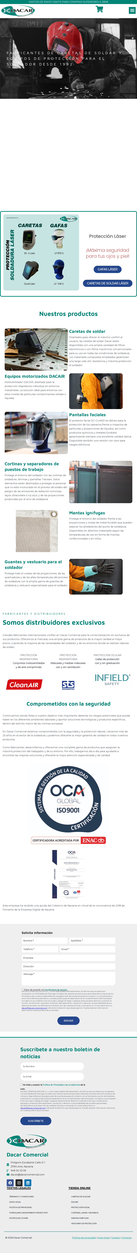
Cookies (115, 1237)
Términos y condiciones (21, 1196)
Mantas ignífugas (87, 512)
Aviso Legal (15, 1202)
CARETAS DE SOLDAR (80, 1196)
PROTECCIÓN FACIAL (80, 1207)
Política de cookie (18, 1218)
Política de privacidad (20, 1207)
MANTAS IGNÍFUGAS (80, 1218)
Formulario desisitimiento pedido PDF (28, 1213)
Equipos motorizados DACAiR (35, 376)
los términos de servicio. (56, 990)
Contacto (127, 1237)
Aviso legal (104, 1237)
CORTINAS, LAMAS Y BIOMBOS (84, 1213)
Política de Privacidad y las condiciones (61, 1085)
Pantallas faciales (87, 414)
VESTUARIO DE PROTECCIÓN (84, 1223)
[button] (132, 10)
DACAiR (74, 1202)
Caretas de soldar (87, 331)
